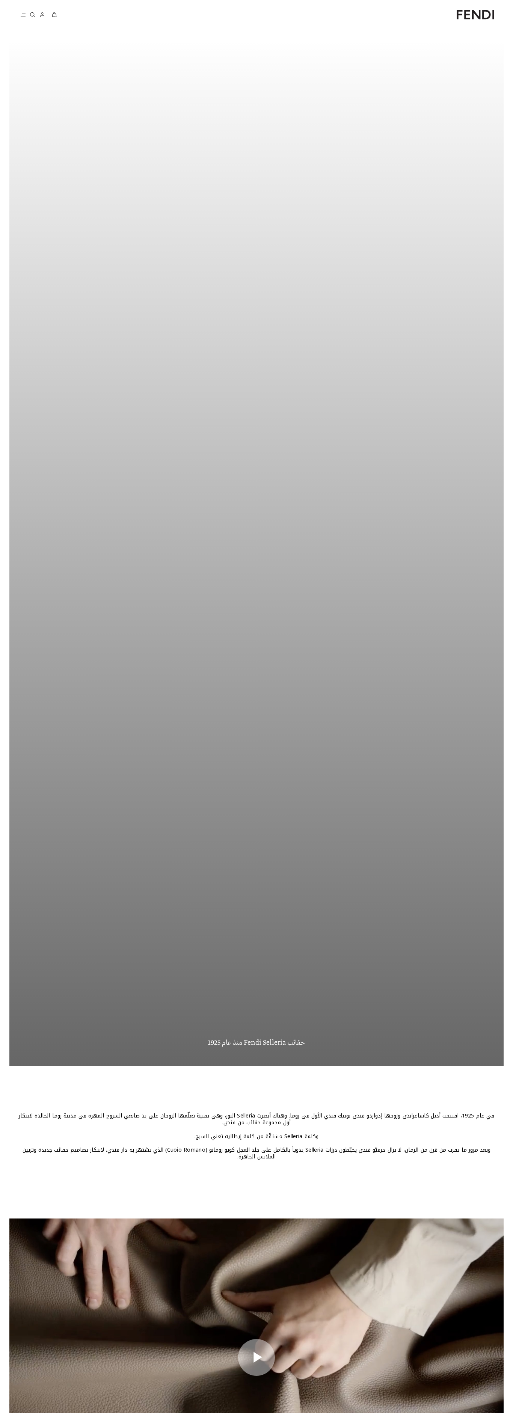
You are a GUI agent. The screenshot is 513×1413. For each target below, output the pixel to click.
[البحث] (32, 14)
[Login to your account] (42, 14)
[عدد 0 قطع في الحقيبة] (54, 14)
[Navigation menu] (23, 14)
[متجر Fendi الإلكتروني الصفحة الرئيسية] (475, 14)
